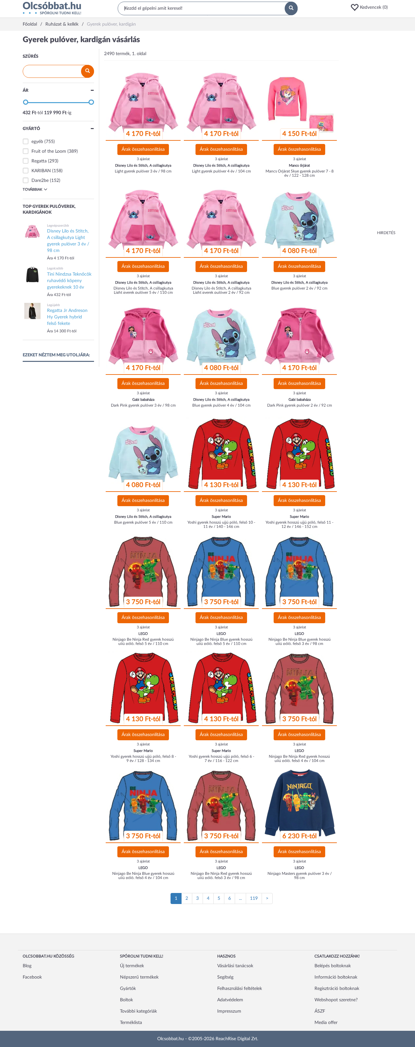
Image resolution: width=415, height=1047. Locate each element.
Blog (27, 966)
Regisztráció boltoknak (336, 988)
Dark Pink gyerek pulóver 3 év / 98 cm (143, 405)
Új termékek (132, 966)
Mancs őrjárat (299, 165)
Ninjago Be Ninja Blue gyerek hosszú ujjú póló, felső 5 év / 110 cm (221, 641)
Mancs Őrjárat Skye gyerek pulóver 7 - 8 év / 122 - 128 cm (300, 173)
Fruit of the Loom (48, 151)
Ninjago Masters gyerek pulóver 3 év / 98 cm (299, 876)
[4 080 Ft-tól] (299, 220)
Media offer (326, 1022)
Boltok (126, 1000)
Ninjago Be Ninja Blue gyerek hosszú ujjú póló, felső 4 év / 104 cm (143, 876)
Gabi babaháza (143, 399)
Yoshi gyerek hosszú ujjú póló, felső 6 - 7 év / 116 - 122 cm (221, 759)
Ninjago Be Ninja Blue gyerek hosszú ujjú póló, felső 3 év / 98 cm (299, 641)
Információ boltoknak (335, 977)
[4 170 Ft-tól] (143, 103)
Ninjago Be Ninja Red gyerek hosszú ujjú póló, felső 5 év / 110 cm (143, 641)
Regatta (39, 161)
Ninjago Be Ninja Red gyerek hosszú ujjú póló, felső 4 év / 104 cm (299, 759)
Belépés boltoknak (332, 966)
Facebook (32, 977)
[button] (371, 7)
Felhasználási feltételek (239, 988)
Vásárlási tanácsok (235, 966)
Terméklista (131, 1022)
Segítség (225, 977)
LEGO (143, 634)
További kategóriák (138, 1011)
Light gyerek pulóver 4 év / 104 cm (221, 171)
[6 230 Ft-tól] (299, 805)
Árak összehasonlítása (143, 149)
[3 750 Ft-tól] (143, 571)
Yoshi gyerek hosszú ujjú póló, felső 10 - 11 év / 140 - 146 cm (221, 524)
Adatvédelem (230, 1000)
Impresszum (229, 1011)
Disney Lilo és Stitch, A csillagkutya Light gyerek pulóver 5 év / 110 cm (143, 290)
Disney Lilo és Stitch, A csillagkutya (143, 165)
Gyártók (128, 988)
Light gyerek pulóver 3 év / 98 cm (143, 171)
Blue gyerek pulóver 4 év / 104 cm (221, 405)
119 (254, 898)
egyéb (37, 141)
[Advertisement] (370, 133)
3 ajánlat (143, 159)
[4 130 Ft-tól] (221, 454)
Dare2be (40, 180)
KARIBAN (41, 171)
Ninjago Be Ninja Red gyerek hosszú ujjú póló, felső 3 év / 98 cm (221, 876)
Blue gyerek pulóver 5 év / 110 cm (143, 522)
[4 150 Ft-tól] (299, 103)
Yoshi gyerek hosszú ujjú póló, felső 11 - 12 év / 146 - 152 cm (299, 524)
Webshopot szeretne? (336, 1000)
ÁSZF (319, 1011)
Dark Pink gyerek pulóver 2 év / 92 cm (299, 405)
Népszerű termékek (139, 977)
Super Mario (221, 516)
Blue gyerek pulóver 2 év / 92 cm (299, 288)
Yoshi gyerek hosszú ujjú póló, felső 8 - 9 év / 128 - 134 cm (143, 759)
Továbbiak (32, 189)
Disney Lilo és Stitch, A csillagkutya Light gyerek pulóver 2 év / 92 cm (221, 290)
